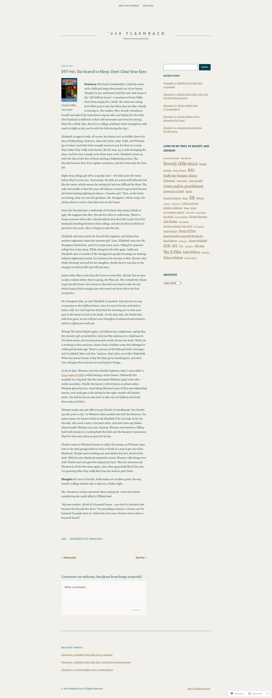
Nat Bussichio (199, 226)
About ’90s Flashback (129, 5)
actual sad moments (171, 158)
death (188, 191)
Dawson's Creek (173, 191)
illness (186, 208)
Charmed (169, 180)
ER (192, 197)
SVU (181, 246)
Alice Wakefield (76, 538)
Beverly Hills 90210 (180, 163)
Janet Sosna (201, 212)
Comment (136, 610)
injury (194, 208)
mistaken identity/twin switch (178, 226)
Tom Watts (205, 252)
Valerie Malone (173, 257)
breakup (167, 170)
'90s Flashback (137, 33)
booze (202, 164)
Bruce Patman (179, 170)
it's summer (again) (173, 212)
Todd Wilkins (191, 252)
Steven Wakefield (198, 241)
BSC (191, 170)
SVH (166, 245)
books (63, 538)
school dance (182, 241)
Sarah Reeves (170, 241)
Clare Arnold (196, 181)
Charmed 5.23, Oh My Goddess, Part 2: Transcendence (87, 669)
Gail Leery (166, 204)
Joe (119, 150)
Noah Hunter (170, 231)
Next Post (140, 557)
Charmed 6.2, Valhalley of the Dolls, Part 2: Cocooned (86, 654)
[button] (69, 90)
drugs (185, 198)
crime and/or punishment (183, 186)
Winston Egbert (95, 538)
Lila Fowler (170, 221)
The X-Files (172, 251)
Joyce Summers (181, 217)
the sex (199, 245)
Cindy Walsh (181, 180)
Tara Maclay (189, 246)
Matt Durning (184, 222)
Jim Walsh (168, 216)
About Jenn (148, 5)
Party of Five (187, 231)
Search (204, 67)
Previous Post (70, 557)
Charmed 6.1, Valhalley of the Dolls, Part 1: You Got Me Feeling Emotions (96, 662)
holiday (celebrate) (173, 208)
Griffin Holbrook (190, 203)
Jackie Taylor (190, 212)
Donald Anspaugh (172, 198)
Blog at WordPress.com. (199, 688)
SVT (86, 538)
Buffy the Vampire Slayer (180, 175)
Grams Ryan (176, 204)
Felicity (200, 198)
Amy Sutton (186, 158)
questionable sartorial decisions (183, 236)
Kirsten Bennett (198, 217)
